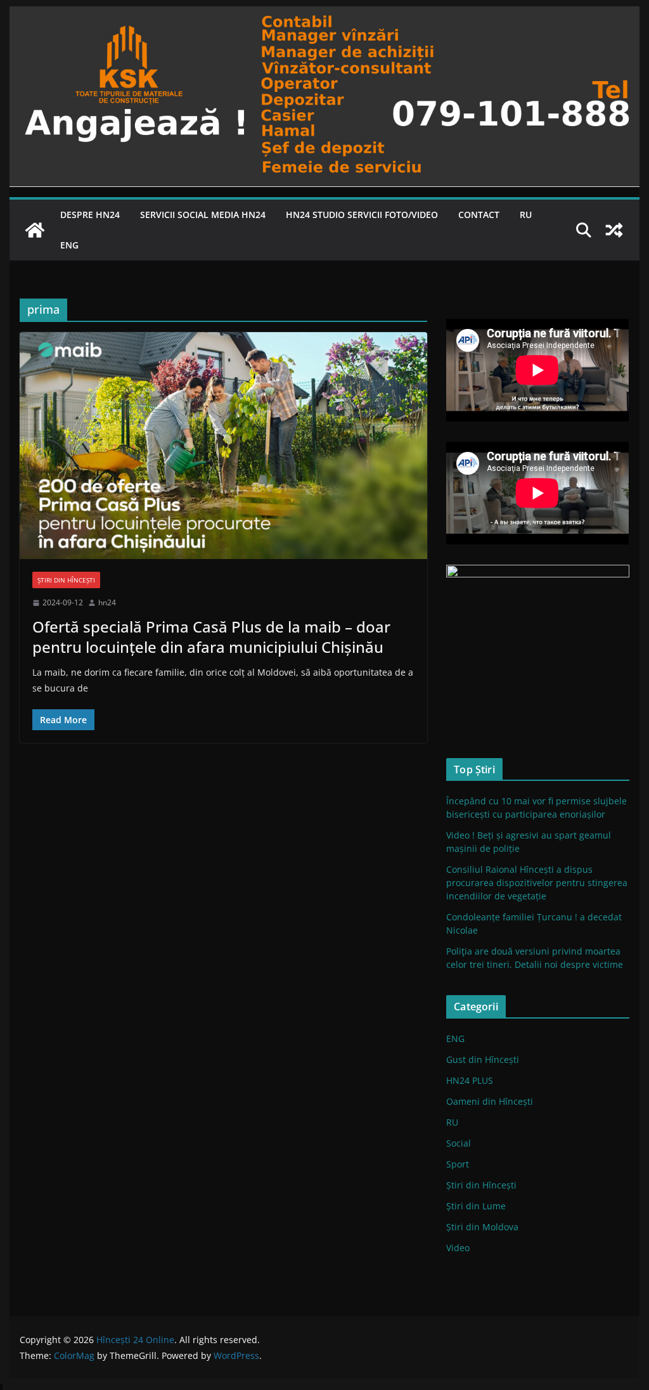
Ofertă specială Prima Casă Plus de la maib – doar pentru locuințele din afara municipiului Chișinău (211, 636)
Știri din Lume (476, 1206)
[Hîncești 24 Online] (35, 230)
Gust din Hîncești (482, 1059)
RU (526, 215)
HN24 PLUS (469, 1080)
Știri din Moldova (482, 1227)
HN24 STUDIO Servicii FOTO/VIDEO (362, 215)
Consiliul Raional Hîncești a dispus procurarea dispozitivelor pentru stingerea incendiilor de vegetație (536, 882)
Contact (478, 215)
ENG (69, 245)
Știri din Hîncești (66, 580)
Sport (457, 1164)
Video (458, 1248)
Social (458, 1143)
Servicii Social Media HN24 (203, 215)
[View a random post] (614, 230)
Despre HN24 (90, 215)
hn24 (107, 602)
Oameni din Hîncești (489, 1101)
